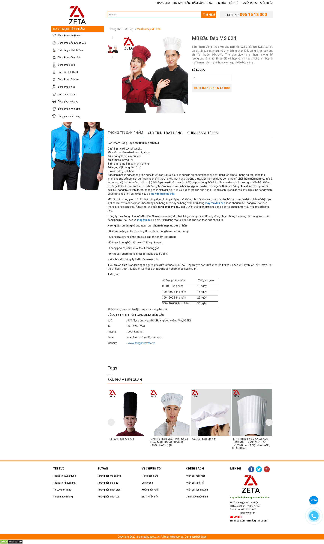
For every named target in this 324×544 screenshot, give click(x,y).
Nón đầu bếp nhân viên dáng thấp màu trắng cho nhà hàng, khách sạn (169, 442)
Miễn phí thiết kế (195, 482)
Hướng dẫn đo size (108, 482)
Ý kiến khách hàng (63, 496)
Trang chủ (115, 29)
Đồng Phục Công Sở (69, 57)
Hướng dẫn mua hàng (109, 475)
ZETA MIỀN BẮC (150, 496)
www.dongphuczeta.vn (141, 343)
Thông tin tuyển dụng (64, 475)
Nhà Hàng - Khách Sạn (70, 50)
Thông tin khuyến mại (64, 482)
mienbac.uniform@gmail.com (249, 520)
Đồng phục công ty (68, 101)
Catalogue (147, 482)
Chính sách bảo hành (197, 496)
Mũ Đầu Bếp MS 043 (122, 439)
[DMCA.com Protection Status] (11, 541)
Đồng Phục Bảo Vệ (68, 79)
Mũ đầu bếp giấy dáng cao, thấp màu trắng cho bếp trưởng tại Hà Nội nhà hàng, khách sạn (251, 444)
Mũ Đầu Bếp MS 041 (204, 439)
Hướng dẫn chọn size (109, 489)
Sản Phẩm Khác (67, 94)
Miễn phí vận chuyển (197, 489)
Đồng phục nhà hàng (69, 116)
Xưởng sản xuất (150, 489)
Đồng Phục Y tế (66, 86)
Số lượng (198, 69)
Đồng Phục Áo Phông (69, 35)
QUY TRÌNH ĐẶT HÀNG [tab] (165, 133)
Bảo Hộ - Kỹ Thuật (68, 72)
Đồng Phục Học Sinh (69, 108)
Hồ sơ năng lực (150, 475)
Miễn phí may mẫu (196, 475)
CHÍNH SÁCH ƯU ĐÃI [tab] (203, 133)
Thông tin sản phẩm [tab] (125, 133)
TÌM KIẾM (209, 14)
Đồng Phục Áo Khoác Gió (72, 42)
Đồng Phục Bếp (66, 64)
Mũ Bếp (129, 29)
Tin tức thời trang (62, 489)
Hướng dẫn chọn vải (108, 496)
